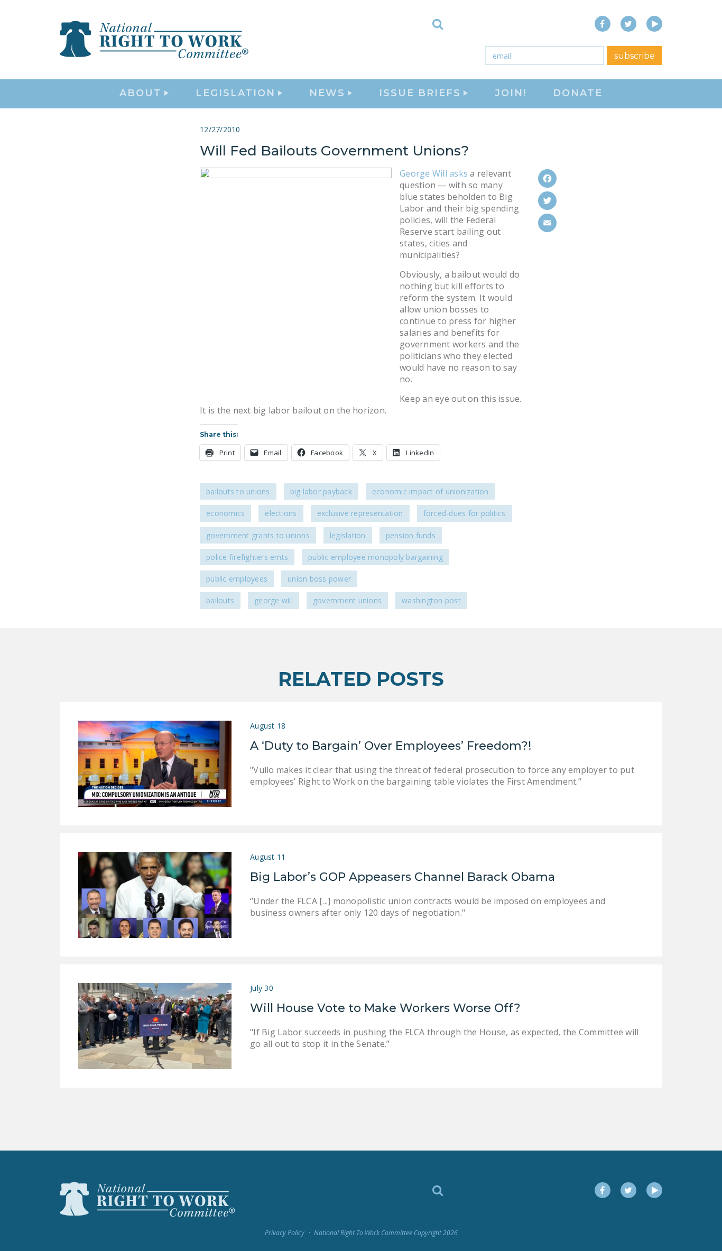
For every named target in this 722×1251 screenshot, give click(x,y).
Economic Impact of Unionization (430, 491)
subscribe (634, 56)
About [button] (140, 93)
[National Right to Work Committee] (155, 39)
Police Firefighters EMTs (247, 557)
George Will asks (434, 173)
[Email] (547, 223)
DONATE (578, 93)
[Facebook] (547, 178)
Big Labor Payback (321, 491)
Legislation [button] (235, 93)
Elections (281, 513)
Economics (225, 513)
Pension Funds (411, 535)
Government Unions (347, 600)
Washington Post (431, 600)
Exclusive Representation (360, 513)
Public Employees (236, 579)
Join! (510, 93)
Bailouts (220, 600)
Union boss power (319, 579)
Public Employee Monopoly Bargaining (375, 557)
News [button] (327, 93)
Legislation (348, 535)
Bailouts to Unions (238, 491)
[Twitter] (547, 200)
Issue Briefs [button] (420, 93)
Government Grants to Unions (258, 535)
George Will (273, 600)
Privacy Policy (284, 1232)
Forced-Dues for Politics (464, 513)
